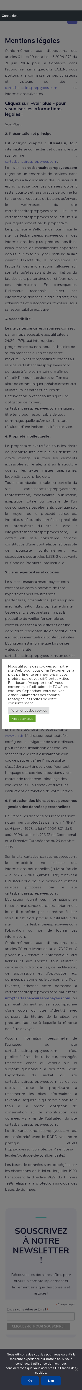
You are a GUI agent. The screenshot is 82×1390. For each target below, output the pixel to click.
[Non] (76, 1369)
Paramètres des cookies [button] (29, 710)
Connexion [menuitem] (10, 16)
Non (51, 1380)
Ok (30, 1380)
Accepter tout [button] (22, 718)
